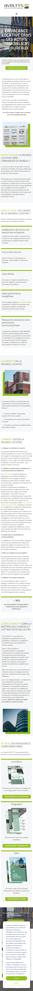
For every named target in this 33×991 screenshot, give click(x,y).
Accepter (16, 978)
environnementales (25, 302)
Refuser (16, 983)
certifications (8, 474)
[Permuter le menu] (16, 14)
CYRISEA (16, 988)
